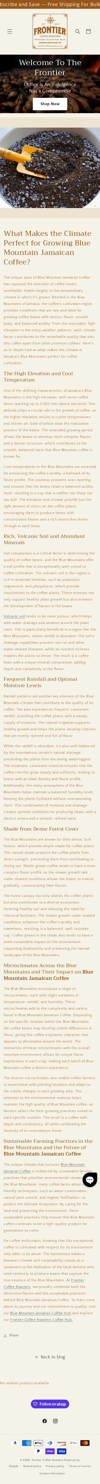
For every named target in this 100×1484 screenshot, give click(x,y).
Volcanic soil (14, 616)
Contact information (52, 1473)
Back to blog (53, 1357)
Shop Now (50, 104)
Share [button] (13, 1335)
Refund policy (32, 1466)
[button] (9, 31)
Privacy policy (55, 1466)
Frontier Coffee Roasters (48, 1460)
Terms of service (80, 1466)
